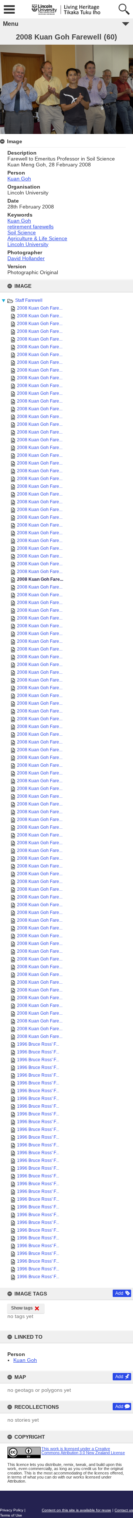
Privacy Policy (11, 1510)
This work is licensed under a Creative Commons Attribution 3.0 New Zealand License (83, 1450)
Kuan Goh (25, 1360)
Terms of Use (11, 1515)
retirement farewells (30, 227)
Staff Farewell (28, 300)
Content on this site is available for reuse (76, 1510)
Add (119, 1293)
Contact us (124, 1510)
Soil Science (21, 232)
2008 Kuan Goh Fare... (39, 308)
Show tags (22, 1308)
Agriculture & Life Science (37, 238)
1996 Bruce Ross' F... (38, 1044)
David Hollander (26, 258)
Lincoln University (27, 244)
